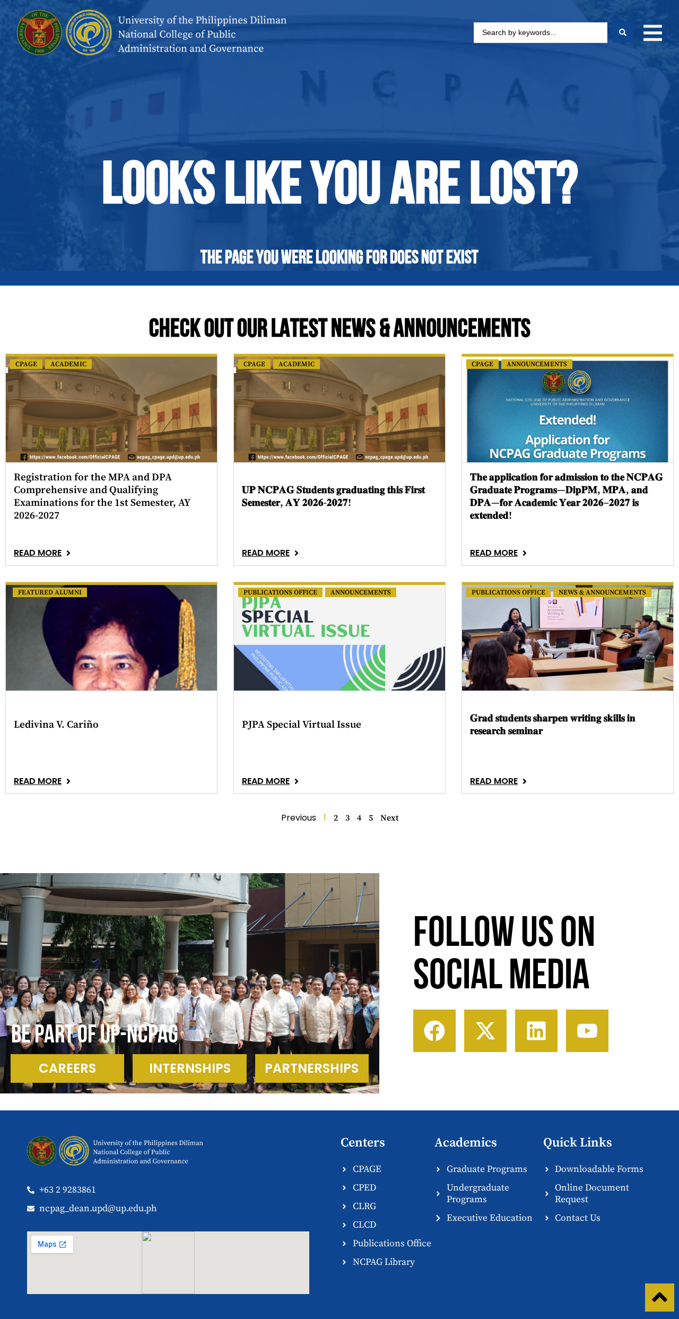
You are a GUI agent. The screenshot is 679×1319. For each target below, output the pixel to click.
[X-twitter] (485, 1031)
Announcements (537, 364)
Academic (68, 364)
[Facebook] (434, 1031)
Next (389, 818)
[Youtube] (587, 1031)
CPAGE (26, 364)
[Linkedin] (536, 1031)
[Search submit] (623, 32)
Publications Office (280, 592)
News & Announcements (602, 592)
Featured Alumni (50, 592)
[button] (652, 33)
